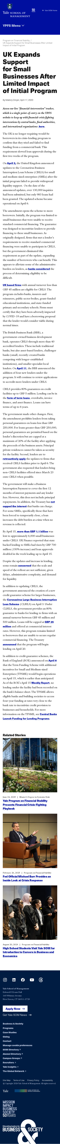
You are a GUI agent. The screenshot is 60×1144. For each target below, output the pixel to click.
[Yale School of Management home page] (16, 10)
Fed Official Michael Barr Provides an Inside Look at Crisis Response (27, 878)
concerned (24, 565)
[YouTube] (32, 981)
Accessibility (47, 1080)
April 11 (21, 368)
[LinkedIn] (14, 981)
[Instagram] (5, 981)
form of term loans (18, 398)
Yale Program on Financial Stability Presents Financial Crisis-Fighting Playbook (25, 804)
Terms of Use (18, 1080)
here (41, 126)
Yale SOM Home (51, 10)
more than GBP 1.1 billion (32, 531)
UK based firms (12, 285)
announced (9, 644)
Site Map (6, 1080)
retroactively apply (14, 458)
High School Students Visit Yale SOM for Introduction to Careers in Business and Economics (29, 952)
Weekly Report (40, 682)
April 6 (52, 660)
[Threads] (41, 981)
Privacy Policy (33, 1080)
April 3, (11, 163)
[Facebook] (23, 981)
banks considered (39, 269)
